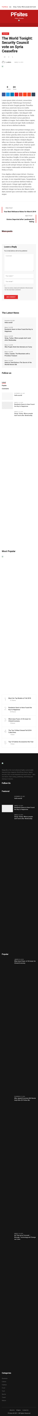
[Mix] (29, 94)
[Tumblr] (33, 94)
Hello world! (8, 322)
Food (3, 1388)
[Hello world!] (7, 396)
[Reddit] (25, 94)
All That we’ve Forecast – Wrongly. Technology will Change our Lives (25, 1237)
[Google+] (21, 94)
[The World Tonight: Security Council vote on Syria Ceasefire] (19, 74)
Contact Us (25, 1410)
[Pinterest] (16, 94)
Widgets (18, 1410)
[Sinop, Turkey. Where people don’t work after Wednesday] (7, 478)
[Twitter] (8, 94)
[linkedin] (12, 94)
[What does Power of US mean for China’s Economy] (7, 1026)
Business (4, 1378)
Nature (4, 1401)
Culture (4, 1382)
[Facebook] (4, 94)
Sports (4, 1394)
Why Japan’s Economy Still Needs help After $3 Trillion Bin (25, 1099)
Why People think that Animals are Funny (18, 347)
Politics (5, 34)
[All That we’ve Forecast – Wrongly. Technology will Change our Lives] (7, 1300)
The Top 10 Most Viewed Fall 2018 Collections (19, 731)
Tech (3, 1391)
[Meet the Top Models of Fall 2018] (19, 625)
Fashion (4, 1385)
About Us (12, 1410)
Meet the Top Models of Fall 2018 (19, 698)
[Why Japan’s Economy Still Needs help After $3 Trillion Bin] (7, 1163)
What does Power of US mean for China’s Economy (19, 720)
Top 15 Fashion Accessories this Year (20, 742)
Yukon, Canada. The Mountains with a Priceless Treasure (17, 355)
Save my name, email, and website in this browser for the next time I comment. (19, 289)
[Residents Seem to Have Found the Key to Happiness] (7, 405)
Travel (4, 1397)
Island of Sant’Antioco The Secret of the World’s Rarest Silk (18, 363)
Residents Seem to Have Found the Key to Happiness (19, 330)
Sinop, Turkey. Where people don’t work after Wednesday (18, 339)
